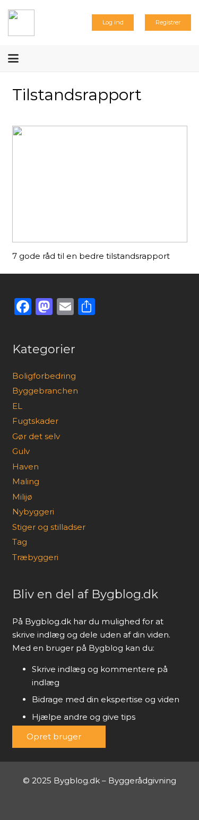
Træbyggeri (35, 557)
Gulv (21, 451)
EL (17, 406)
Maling (25, 481)
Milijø (22, 497)
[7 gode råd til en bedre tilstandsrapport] (99, 184)
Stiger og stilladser (48, 527)
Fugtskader (35, 421)
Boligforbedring (44, 376)
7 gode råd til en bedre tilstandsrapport (91, 256)
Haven (25, 466)
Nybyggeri (33, 512)
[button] (13, 58)
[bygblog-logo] (21, 23)
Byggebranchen (45, 391)
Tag (19, 542)
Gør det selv (36, 436)
